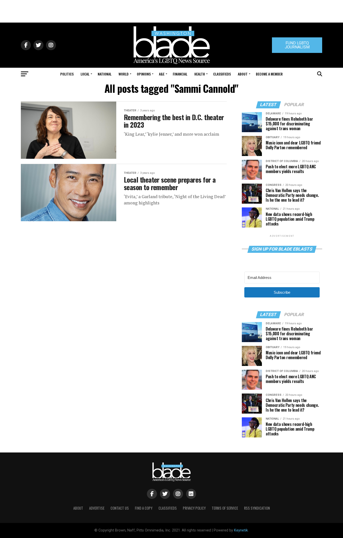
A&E (161, 73)
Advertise (96, 508)
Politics (67, 73)
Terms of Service (225, 508)
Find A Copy (143, 508)
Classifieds (222, 73)
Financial (180, 73)
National (104, 73)
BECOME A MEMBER (269, 73)
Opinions (144, 73)
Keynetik (241, 530)
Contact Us (119, 508)
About (243, 73)
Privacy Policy (194, 508)
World (124, 73)
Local (85, 73)
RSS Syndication (257, 508)
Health (199, 73)
